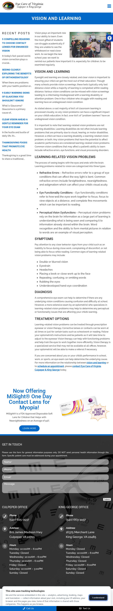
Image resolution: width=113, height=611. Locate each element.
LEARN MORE (29, 428)
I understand (98, 597)
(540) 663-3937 (76, 519)
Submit (107, 499)
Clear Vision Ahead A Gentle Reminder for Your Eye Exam (15, 123)
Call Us (30, 608)
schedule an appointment (50, 366)
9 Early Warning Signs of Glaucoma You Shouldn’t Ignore (15, 96)
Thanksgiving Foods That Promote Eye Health (14, 146)
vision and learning (96, 362)
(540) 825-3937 (19, 519)
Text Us (86, 608)
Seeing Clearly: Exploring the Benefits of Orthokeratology (16, 73)
